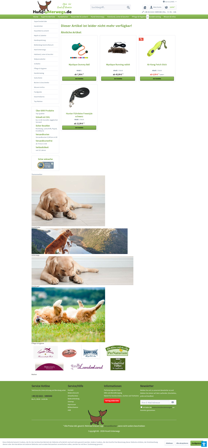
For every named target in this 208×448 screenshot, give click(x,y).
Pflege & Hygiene (40, 68)
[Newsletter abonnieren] (172, 402)
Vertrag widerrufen (112, 401)
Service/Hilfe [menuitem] (170, 2)
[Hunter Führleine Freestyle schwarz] (79, 97)
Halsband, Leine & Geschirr (43, 54)
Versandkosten (110, 426)
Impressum (72, 404)
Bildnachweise (73, 407)
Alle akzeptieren (182, 443)
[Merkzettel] (145, 7)
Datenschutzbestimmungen (162, 407)
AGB (69, 410)
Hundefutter (38, 26)
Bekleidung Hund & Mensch (43, 45)
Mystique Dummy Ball (79, 64)
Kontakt (70, 390)
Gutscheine (38, 78)
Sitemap (71, 401)
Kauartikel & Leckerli (41, 31)
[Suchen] (128, 7)
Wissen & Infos (39, 87)
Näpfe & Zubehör (40, 35)
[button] (204, 444)
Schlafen (37, 64)
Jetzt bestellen (79, 79)
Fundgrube (38, 92)
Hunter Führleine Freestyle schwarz (79, 115)
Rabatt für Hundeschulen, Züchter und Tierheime (121, 396)
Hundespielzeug (40, 40)
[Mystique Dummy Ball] (79, 48)
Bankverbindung (73, 399)
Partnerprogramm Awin (112, 390)
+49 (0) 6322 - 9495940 (42, 396)
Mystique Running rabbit (118, 64)
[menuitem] (110, 7)
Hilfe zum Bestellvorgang (113, 393)
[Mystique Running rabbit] (118, 48)
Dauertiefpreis (39, 97)
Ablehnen (169, 443)
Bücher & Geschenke (41, 82)
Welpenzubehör (40, 59)
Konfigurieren (197, 443)
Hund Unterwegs (40, 50)
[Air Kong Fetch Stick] (157, 48)
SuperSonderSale (40, 21)
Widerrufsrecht (73, 393)
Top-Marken (38, 101)
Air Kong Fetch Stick (157, 64)
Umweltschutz (73, 396)
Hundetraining (39, 73)
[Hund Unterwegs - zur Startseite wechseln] (52, 9)
